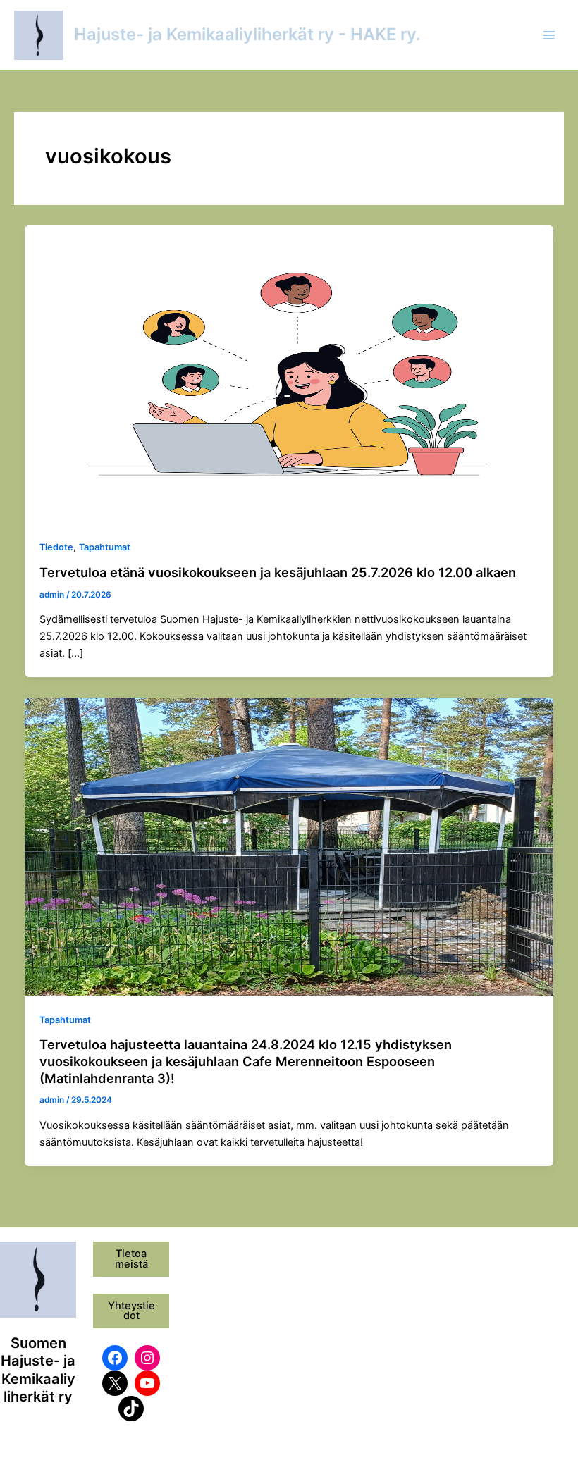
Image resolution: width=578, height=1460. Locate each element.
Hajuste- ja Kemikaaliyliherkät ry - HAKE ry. (247, 34)
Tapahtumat (104, 547)
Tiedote (56, 547)
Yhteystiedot (131, 1311)
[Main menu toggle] (549, 35)
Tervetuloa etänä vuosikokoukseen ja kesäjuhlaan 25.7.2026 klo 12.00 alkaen (277, 572)
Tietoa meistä (131, 1258)
